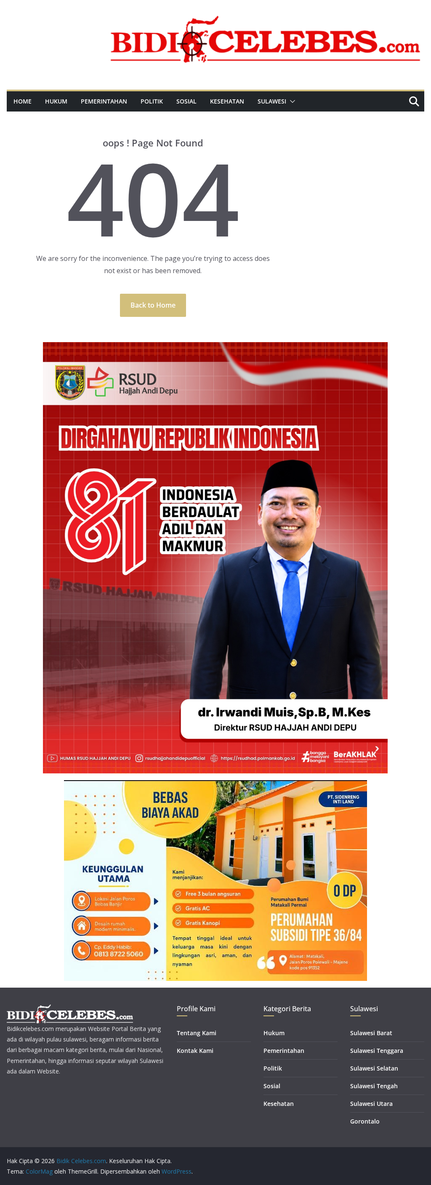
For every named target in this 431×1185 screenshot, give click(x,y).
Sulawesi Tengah (374, 1086)
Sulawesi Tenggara (376, 1051)
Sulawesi (272, 101)
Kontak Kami (195, 1051)
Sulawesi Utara (371, 1104)
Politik (152, 101)
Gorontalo (365, 1121)
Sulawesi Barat (371, 1033)
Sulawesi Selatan (374, 1068)
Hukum (56, 101)
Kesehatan (227, 101)
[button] (290, 101)
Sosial (186, 101)
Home (22, 101)
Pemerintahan (104, 101)
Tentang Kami (196, 1033)
